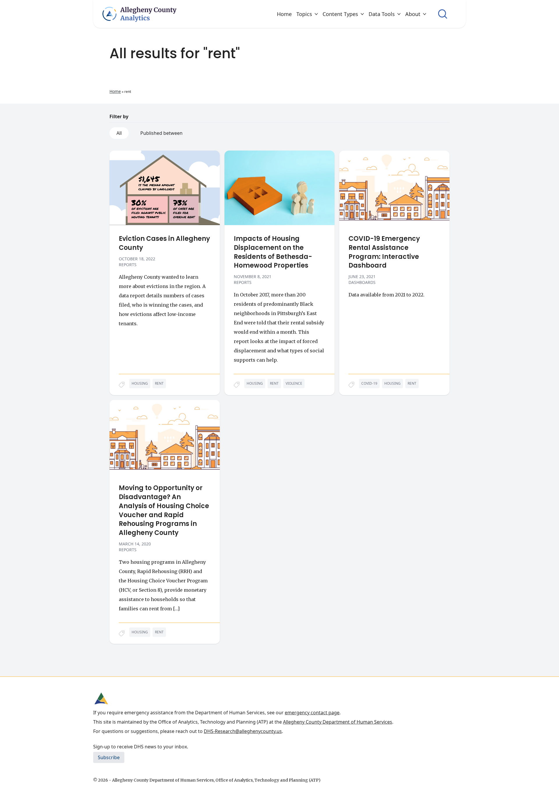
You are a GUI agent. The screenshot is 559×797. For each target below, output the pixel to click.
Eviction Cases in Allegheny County (164, 243)
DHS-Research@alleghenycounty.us (243, 731)
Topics (304, 13)
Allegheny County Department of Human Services (337, 722)
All (119, 133)
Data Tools (382, 13)
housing (140, 383)
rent (159, 383)
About (412, 13)
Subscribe (109, 757)
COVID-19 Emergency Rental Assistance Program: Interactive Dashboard (384, 252)
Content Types (340, 13)
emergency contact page (312, 712)
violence (294, 383)
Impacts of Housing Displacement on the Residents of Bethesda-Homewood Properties (273, 252)
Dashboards (362, 282)
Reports (128, 264)
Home (284, 13)
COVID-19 (369, 383)
